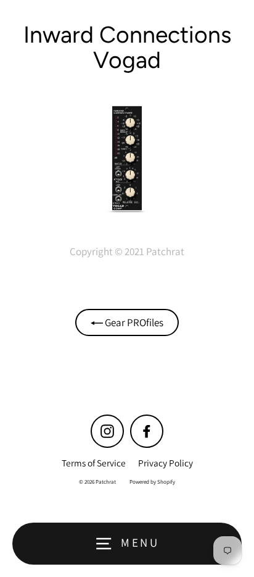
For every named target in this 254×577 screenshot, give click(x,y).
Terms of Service (94, 463)
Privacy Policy (165, 463)
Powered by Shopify (152, 482)
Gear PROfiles (133, 322)
